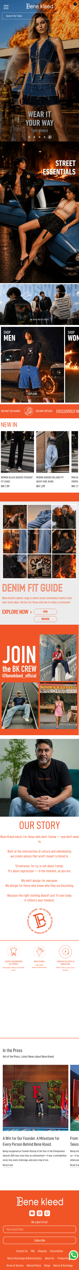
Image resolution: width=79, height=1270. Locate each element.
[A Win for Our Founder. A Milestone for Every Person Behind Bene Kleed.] (35, 1098)
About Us (49, 1258)
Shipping (42, 1251)
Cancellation (56, 1251)
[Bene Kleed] (39, 1201)
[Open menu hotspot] (6, 8)
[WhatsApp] (47, 1213)
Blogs (47, 1265)
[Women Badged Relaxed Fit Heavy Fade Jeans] (52, 452)
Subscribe (39, 1240)
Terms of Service (15, 1265)
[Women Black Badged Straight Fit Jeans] (17, 452)
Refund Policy (34, 1265)
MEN (45, 611)
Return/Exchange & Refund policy (24, 1258)
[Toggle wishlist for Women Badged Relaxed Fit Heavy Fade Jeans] (65, 434)
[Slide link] (39, 70)
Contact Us (22, 1251)
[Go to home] (39, 6)
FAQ (33, 1251)
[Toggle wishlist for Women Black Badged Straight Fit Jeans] (30, 434)
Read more (8, 1165)
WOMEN (45, 619)
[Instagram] (39, 1213)
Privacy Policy (65, 1258)
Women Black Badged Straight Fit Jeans (17, 479)
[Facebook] (32, 1213)
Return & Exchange (63, 1265)
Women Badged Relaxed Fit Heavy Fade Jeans (50, 479)
